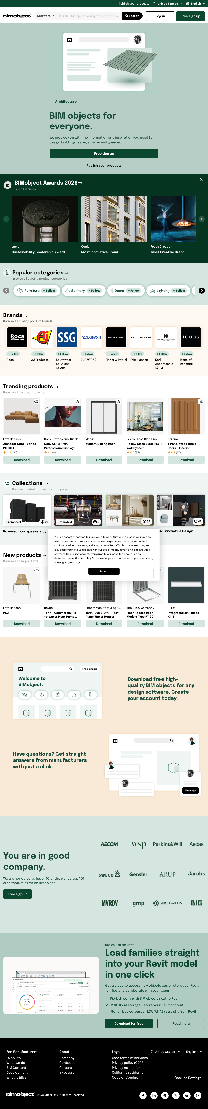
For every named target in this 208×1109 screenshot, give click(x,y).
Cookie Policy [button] (83, 558)
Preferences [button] (73, 562)
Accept (104, 571)
